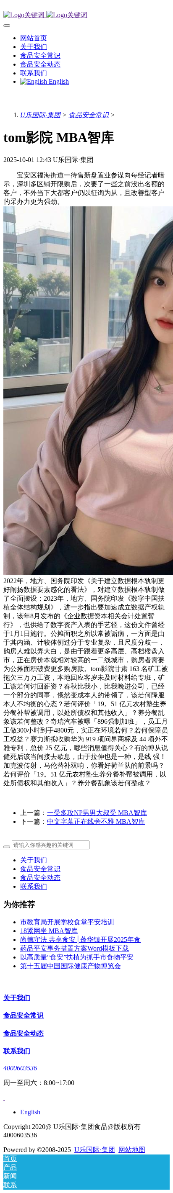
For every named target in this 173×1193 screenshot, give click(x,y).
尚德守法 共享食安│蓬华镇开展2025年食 (80, 939)
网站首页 (33, 37)
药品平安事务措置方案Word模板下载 (74, 948)
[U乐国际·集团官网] (86, 15)
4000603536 (20, 1068)
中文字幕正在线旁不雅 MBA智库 (96, 821)
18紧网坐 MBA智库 (49, 930)
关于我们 (33, 860)
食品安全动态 (40, 877)
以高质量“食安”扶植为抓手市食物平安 (77, 957)
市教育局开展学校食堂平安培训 (67, 922)
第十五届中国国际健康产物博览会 (70, 965)
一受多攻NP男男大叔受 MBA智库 (97, 812)
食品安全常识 (88, 114)
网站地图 (131, 1149)
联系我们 (33, 886)
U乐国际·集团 (40, 114)
